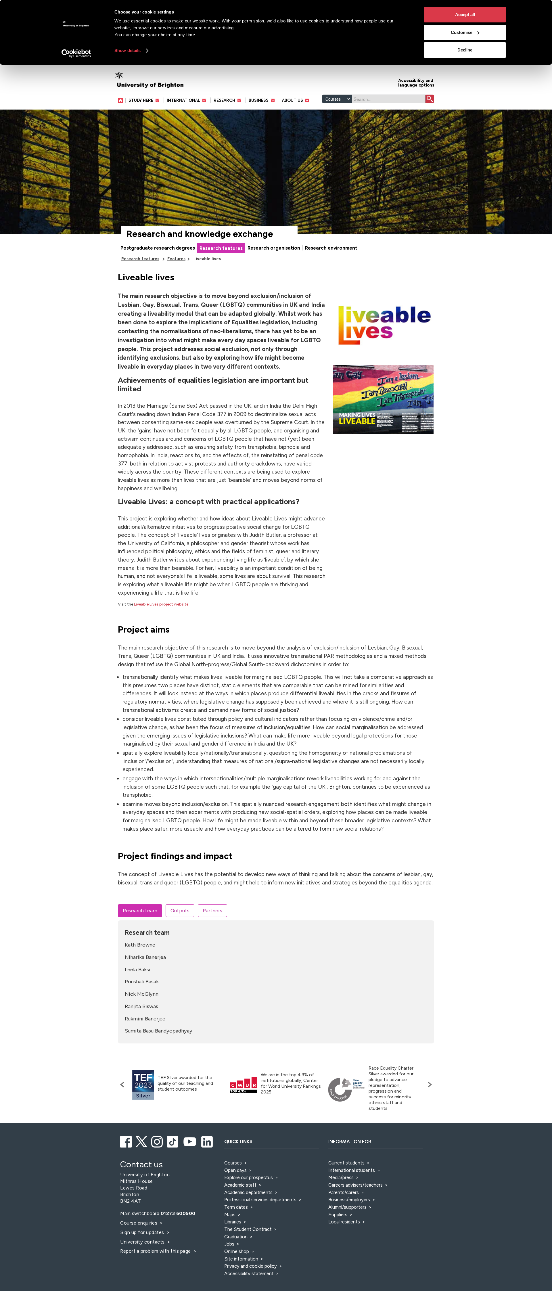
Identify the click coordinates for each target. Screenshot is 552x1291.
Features (176, 258)
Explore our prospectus (248, 1177)
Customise (461, 32)
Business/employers (349, 1199)
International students (351, 1170)
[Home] (122, 100)
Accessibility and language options (416, 82)
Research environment (331, 247)
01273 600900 (178, 1213)
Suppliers (337, 1214)
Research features (221, 248)
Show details (127, 50)
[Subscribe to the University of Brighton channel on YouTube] (190, 1141)
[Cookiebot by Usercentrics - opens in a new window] (76, 53)
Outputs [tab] (179, 910)
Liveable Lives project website (161, 604)
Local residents (344, 1222)
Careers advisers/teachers (355, 1185)
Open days (235, 1170)
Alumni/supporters (347, 1207)
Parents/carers (343, 1192)
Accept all (465, 14)
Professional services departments (261, 1199)
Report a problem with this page (156, 1251)
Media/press (341, 1177)
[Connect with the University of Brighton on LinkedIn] (207, 1141)
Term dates (236, 1207)
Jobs (229, 1244)
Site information (241, 1259)
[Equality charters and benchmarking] (346, 1090)
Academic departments (249, 1192)
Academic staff (240, 1185)
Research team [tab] (140, 910)
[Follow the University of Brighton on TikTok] (173, 1141)
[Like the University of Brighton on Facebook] (126, 1141)
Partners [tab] (212, 910)
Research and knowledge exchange (199, 234)
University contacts (142, 1242)
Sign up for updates (142, 1232)
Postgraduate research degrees (157, 247)
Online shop (236, 1251)
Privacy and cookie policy (250, 1266)
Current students (346, 1163)
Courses (233, 1163)
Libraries (232, 1222)
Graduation (236, 1237)
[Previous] (123, 1084)
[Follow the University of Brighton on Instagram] (157, 1141)
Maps (229, 1214)
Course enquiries (139, 1223)
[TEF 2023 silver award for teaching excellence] (143, 1085)
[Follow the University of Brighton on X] (142, 1141)
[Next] (428, 1084)
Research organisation (274, 247)
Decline (464, 49)
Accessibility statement (249, 1273)
